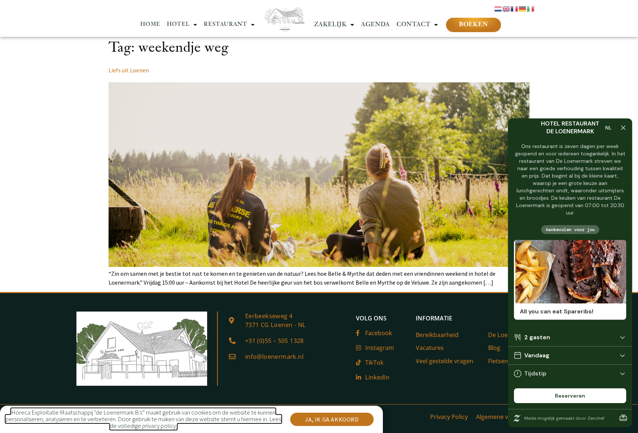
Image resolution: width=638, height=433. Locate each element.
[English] (506, 8)
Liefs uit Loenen (129, 70)
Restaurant (225, 24)
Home (150, 24)
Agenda (375, 25)
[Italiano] (531, 8)
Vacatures (430, 348)
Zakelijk (330, 25)
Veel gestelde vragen (444, 361)
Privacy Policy (449, 417)
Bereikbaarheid (437, 335)
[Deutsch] (523, 8)
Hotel (178, 24)
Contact (414, 25)
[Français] (515, 8)
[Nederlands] (498, 8)
